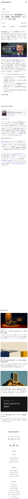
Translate (12, 26)
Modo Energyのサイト (19, 153)
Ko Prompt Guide (14, 486)
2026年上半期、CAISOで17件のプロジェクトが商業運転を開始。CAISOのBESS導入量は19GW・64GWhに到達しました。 (14, 391)
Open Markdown (23, 26)
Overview (14, 454)
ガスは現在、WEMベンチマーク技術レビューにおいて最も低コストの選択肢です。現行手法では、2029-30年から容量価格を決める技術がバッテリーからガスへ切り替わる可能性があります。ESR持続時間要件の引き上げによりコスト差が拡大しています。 (14, 336)
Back (4, 9)
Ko (14, 456)
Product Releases (14, 488)
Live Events (14, 496)
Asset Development (14, 474)
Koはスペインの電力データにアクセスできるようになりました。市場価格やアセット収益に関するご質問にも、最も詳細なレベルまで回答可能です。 (14, 420)
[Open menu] (26, 2)
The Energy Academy (18, 163)
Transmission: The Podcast (14, 492)
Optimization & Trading (14, 476)
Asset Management (14, 470)
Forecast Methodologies (13, 498)
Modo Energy (4, 141)
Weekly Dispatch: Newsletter (14, 494)
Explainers (3, 329)
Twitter (10, 160)
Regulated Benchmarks (14, 462)
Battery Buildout (5, 387)
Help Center (14, 484)
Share (4, 26)
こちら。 (20, 135)
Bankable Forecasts (14, 458)
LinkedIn (3, 160)
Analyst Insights (14, 460)
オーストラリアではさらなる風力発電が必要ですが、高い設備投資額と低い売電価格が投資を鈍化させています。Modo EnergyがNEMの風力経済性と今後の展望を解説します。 (14, 365)
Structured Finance (14, 472)
